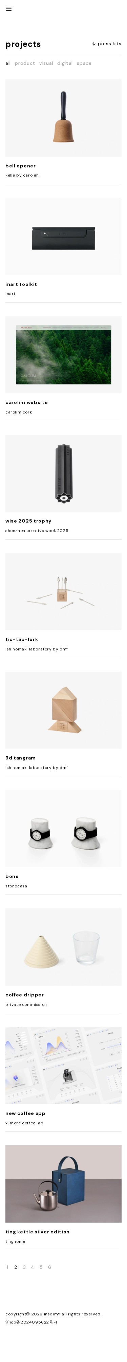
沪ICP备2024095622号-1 (31, 1322)
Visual (46, 63)
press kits (110, 44)
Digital (65, 63)
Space (84, 63)
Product (25, 63)
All (8, 63)
